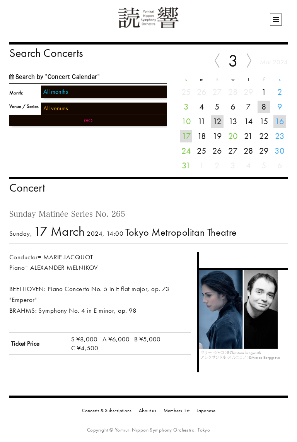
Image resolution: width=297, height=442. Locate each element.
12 (217, 121)
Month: (16, 92)
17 (186, 136)
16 (279, 121)
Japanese (206, 410)
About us (147, 410)
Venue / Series (24, 106)
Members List (176, 410)
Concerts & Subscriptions (106, 410)
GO (88, 120)
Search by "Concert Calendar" (57, 76)
